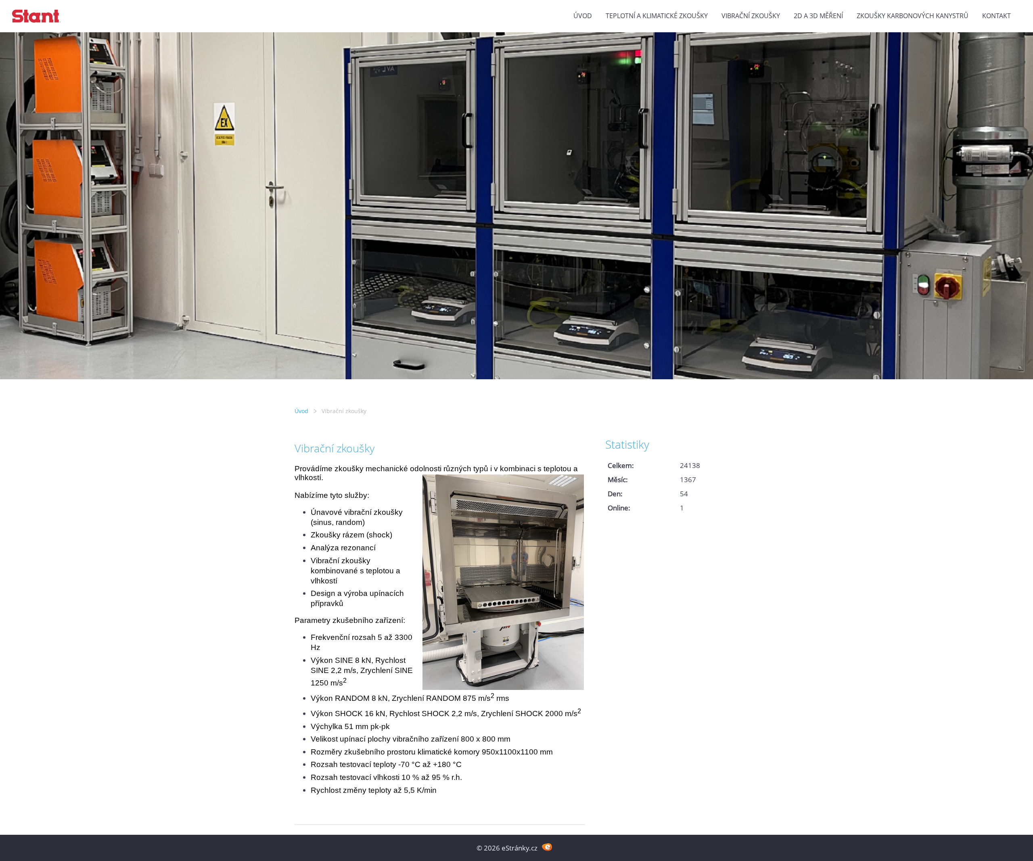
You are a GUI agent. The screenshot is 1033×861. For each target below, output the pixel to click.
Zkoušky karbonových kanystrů (912, 15)
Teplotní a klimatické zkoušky (657, 15)
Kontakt (996, 15)
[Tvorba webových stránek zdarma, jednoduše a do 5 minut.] (547, 847)
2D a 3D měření (818, 15)
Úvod (582, 15)
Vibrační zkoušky (750, 15)
